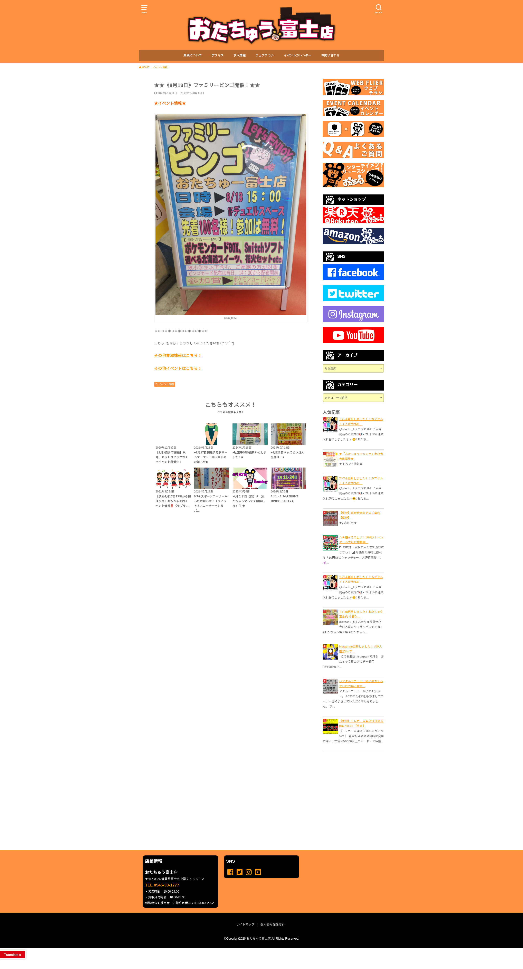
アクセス (218, 55)
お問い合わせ (330, 55)
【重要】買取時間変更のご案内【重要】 (359, 515)
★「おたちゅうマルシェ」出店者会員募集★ (361, 456)
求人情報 (240, 55)
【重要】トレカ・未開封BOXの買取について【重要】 (361, 723)
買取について (192, 55)
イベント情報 (166, 384)
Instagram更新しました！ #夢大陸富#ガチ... (360, 649)
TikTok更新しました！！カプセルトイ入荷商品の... (361, 422)
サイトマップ (245, 924)
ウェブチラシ (265, 55)
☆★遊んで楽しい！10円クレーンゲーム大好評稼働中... (361, 540)
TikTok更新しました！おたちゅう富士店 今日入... (361, 614)
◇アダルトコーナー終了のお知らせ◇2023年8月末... (361, 684)
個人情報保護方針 (272, 924)
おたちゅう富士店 (258, 938)
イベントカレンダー (297, 55)
